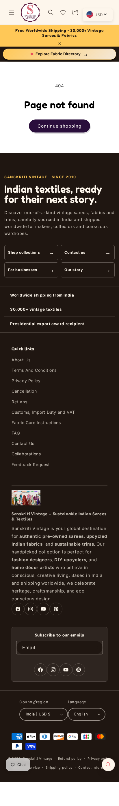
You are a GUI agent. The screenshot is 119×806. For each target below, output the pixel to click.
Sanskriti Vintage (37, 759)
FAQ (16, 432)
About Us (21, 359)
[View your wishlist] (63, 12)
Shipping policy (59, 767)
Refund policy (70, 759)
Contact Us (23, 443)
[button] (11, 12)
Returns (19, 401)
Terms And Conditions (34, 370)
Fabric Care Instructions (36, 422)
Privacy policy (99, 759)
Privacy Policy (26, 380)
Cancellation (24, 391)
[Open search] (108, 764)
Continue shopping (59, 126)
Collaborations (26, 453)
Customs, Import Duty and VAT (43, 412)
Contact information (95, 767)
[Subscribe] (96, 648)
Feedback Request (31, 464)
